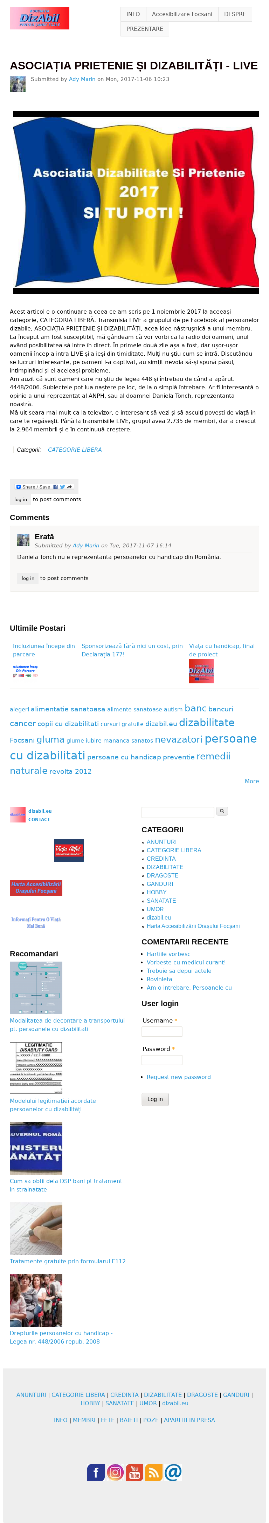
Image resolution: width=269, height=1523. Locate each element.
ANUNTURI (162, 842)
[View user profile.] (18, 84)
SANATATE (161, 901)
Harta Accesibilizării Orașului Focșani (193, 926)
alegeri (19, 709)
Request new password (179, 1077)
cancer (23, 723)
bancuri (220, 709)
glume (75, 740)
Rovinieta (159, 979)
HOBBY (157, 892)
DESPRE (235, 14)
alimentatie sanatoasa (68, 709)
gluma (50, 739)
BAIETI (129, 1420)
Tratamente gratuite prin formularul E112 (68, 1261)
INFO (133, 14)
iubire (94, 740)
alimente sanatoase (134, 709)
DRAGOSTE (163, 876)
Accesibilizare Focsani (182, 14)
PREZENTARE (144, 29)
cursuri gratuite (122, 724)
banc (196, 708)
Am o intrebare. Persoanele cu (189, 987)
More (252, 781)
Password (159, 1048)
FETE (108, 1420)
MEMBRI (84, 1420)
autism (173, 709)
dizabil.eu (161, 724)
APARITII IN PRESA (189, 1420)
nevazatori (179, 739)
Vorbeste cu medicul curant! (186, 962)
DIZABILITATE (165, 867)
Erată (44, 536)
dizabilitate (207, 723)
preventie (179, 757)
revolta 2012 (70, 771)
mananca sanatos (128, 740)
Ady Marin (82, 79)
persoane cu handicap (124, 757)
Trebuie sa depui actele (179, 971)
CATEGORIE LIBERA (75, 449)
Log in (20, 499)
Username (160, 1020)
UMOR (155, 909)
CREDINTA (161, 859)
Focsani (22, 740)
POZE (151, 1420)
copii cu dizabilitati (68, 724)
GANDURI (160, 884)
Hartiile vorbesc (169, 954)
